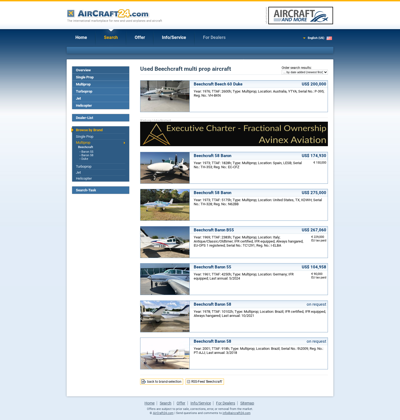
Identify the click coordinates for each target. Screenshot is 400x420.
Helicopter (84, 105)
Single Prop (85, 77)
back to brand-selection (164, 382)
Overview (83, 70)
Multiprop (83, 84)
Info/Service (174, 37)
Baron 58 (87, 155)
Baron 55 (87, 152)
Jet (78, 98)
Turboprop (84, 91)
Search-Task (86, 190)
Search (111, 37)
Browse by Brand (89, 130)
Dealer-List (84, 118)
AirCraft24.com (163, 413)
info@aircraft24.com (237, 413)
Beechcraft (85, 147)
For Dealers (214, 37)
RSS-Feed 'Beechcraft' (206, 382)
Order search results (296, 68)
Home (81, 37)
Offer (140, 37)
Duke (84, 159)
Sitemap (247, 403)
